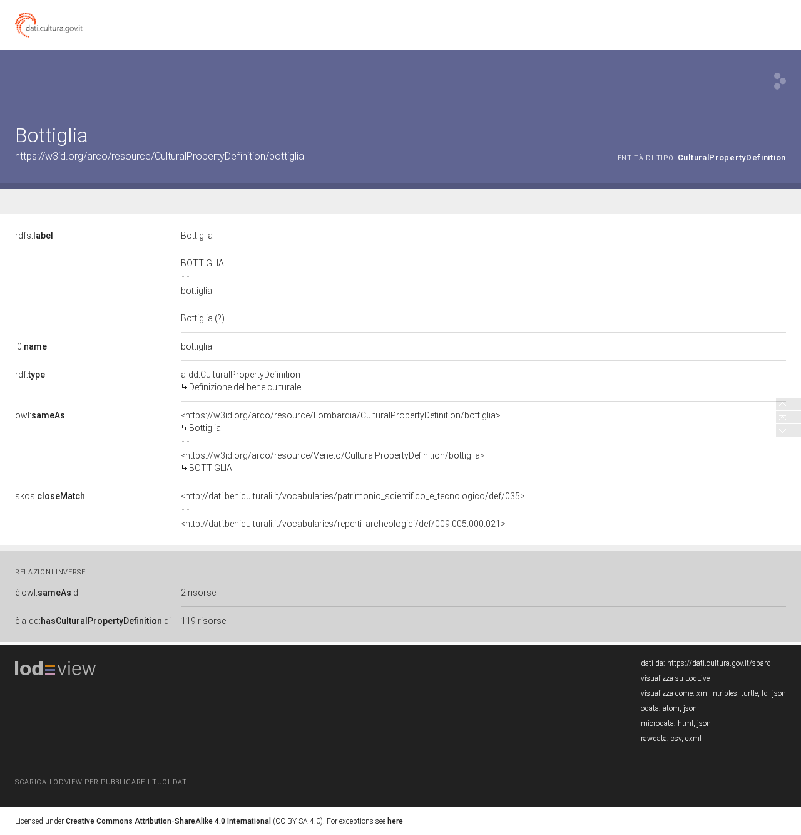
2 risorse (198, 593)
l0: (31, 346)
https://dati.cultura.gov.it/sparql (720, 663)
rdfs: (34, 236)
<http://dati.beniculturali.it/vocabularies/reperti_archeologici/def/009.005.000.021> (343, 524)
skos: (50, 496)
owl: (40, 415)
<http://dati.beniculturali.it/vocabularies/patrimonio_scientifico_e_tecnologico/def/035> (353, 496)
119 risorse (203, 621)
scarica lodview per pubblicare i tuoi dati (102, 782)
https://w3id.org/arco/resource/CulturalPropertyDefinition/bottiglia (159, 156)
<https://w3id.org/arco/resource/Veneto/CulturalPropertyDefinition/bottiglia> (333, 461)
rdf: (30, 375)
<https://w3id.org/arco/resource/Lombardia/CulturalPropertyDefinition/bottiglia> (341, 421)
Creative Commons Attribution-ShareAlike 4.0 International (168, 821)
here (395, 821)
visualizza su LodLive (675, 678)
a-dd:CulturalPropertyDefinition (241, 381)
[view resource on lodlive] (780, 81)
